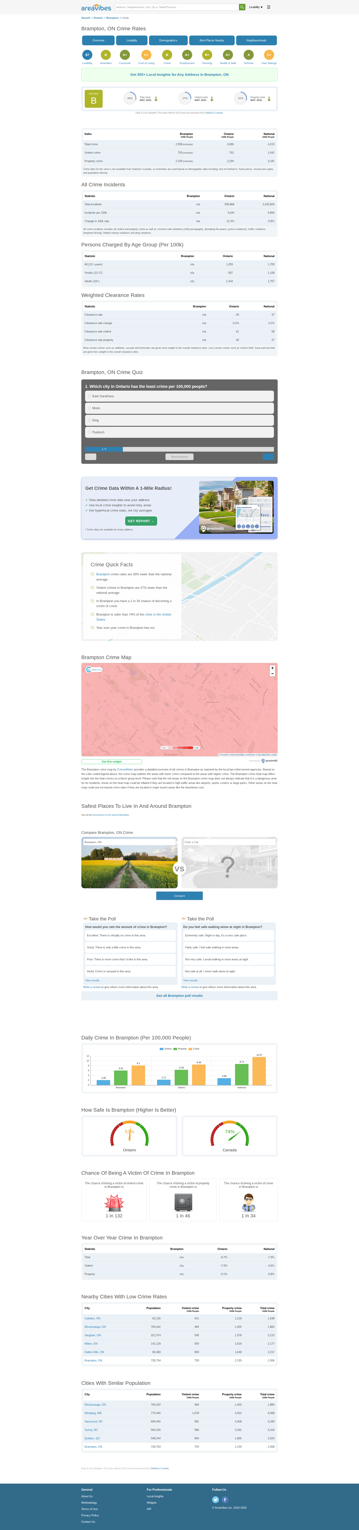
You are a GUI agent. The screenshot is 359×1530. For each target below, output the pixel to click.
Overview (98, 40)
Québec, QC (92, 1438)
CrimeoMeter (125, 769)
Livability (254, 7)
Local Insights (155, 1496)
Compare (179, 895)
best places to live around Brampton (111, 815)
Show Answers (179, 456)
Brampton (112, 17)
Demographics (168, 40)
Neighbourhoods (256, 40)
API (149, 1509)
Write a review (92, 987)
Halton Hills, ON (94, 1352)
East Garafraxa (103, 396)
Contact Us (88, 1521)
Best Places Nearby (212, 40)
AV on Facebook (225, 1499)
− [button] (272, 673)
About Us (87, 1496)
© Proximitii (223, 754)
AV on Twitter (215, 1499)
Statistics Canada (214, 113)
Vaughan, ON (93, 1335)
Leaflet (274, 754)
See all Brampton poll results (179, 996)
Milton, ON (91, 1343)
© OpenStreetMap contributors (242, 754)
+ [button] (272, 668)
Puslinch (98, 432)
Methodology (89, 1502)
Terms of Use (89, 1509)
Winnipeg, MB (93, 1413)
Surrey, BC (91, 1429)
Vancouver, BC (94, 1421)
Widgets (152, 1502)
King (95, 420)
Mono (96, 408)
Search (85, 17)
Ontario (98, 17)
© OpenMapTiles (263, 754)
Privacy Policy (90, 1515)
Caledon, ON (92, 1318)
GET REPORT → (141, 521)
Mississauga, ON (95, 1326)
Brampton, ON (93, 1360)
